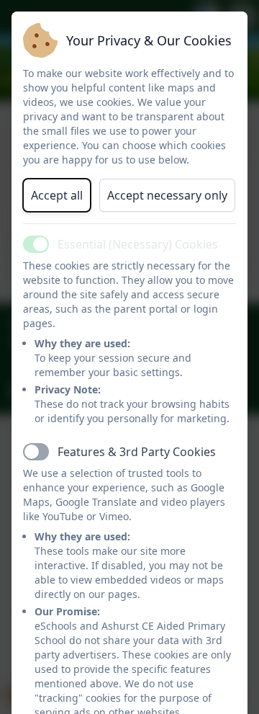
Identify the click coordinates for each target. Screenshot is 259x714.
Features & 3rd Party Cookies (137, 452)
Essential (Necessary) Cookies (138, 244)
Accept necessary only (167, 195)
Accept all (57, 195)
